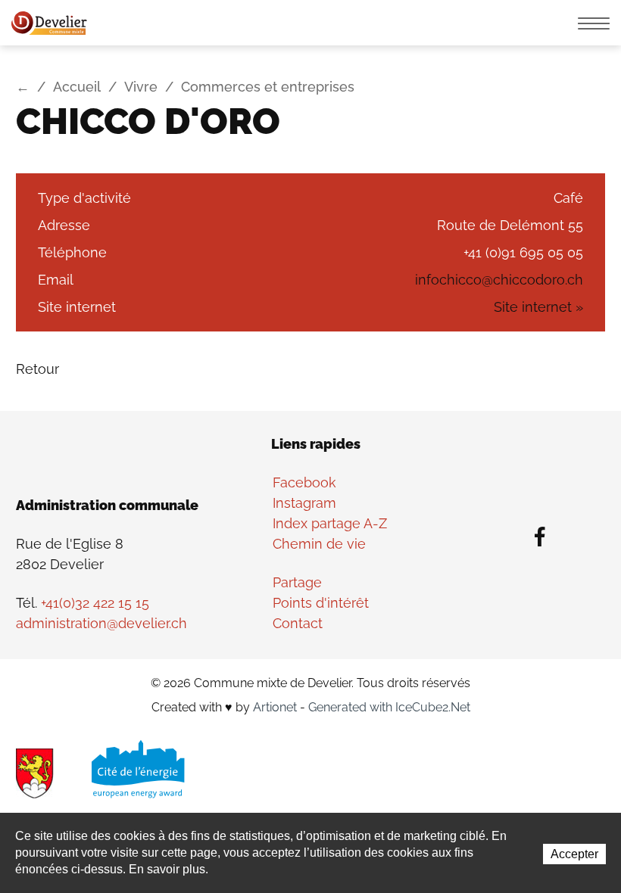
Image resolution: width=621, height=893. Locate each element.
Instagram (304, 503)
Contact (298, 623)
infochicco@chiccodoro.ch (499, 280)
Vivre (141, 87)
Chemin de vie (319, 544)
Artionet (275, 707)
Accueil (77, 87)
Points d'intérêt (321, 603)
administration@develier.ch (101, 623)
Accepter (574, 854)
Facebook (304, 482)
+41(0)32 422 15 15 (95, 603)
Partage (297, 582)
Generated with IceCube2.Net (389, 707)
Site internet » (538, 307)
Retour (37, 369)
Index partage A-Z (330, 523)
